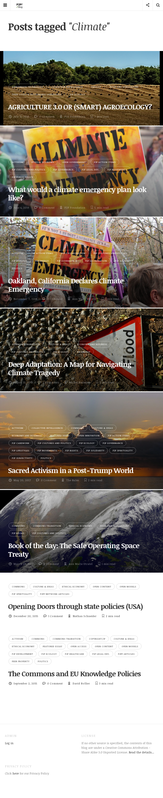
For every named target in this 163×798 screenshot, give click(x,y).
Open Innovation (89, 435)
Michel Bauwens (79, 382)
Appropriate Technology (27, 86)
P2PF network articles (54, 593)
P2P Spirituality (123, 450)
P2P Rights (71, 450)
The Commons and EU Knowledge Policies (74, 673)
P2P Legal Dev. (90, 169)
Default (96, 86)
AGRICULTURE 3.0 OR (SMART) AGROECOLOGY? (80, 106)
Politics (17, 268)
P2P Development (22, 653)
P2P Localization (96, 260)
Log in (9, 743)
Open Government (74, 162)
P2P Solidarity (124, 260)
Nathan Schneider (85, 616)
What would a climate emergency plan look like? (77, 193)
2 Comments (51, 382)
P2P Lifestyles (20, 450)
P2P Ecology (77, 94)
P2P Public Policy (22, 177)
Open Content (102, 586)
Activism (17, 162)
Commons (77, 427)
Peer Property (20, 661)
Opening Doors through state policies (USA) (75, 606)
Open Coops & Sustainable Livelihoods (37, 94)
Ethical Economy (43, 162)
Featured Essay (52, 646)
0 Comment (47, 116)
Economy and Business (92, 344)
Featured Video (60, 435)
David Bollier (81, 683)
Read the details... (141, 752)
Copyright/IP (97, 638)
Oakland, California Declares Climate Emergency (65, 285)
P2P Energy (42, 260)
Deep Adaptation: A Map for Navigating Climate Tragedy (69, 368)
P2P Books (18, 533)
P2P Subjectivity (22, 457)
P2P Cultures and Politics (28, 169)
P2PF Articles (126, 653)
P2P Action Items (105, 162)
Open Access (78, 646)
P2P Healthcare (74, 653)
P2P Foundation (74, 116)
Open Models (128, 586)
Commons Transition (26, 344)
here (15, 773)
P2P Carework (20, 443)
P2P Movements (117, 169)
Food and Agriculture (124, 86)
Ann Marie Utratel (84, 299)
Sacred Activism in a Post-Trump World (70, 470)
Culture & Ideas (58, 344)
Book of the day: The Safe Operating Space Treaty (73, 550)
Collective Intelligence (67, 86)
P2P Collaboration (73, 253)
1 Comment (55, 616)
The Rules (72, 480)
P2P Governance (63, 169)
